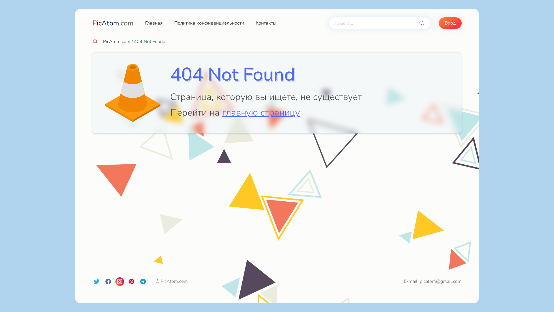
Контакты (266, 23)
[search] (421, 23)
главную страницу (261, 112)
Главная (154, 23)
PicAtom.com (116, 41)
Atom (113, 23)
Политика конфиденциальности (209, 23)
